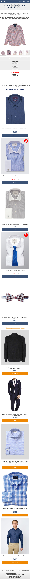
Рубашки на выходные (22, 13)
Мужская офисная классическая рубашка (15, 270)
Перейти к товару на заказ (15, 58)
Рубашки (13, 13)
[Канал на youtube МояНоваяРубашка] (17, 577)
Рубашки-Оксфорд (15, 14)
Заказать (15, 373)
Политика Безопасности (10, 570)
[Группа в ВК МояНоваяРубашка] (10, 577)
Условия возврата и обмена (23, 570)
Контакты (16, 572)
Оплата (10, 572)
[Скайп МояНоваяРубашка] (20, 577)
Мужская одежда (5, 13)
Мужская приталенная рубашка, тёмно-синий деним (15, 555)
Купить (15, 135)
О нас (2, 570)
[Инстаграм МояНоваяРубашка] (12, 577)
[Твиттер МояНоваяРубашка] (15, 577)
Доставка (6, 572)
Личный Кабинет (22, 572)
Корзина (20, 1)
